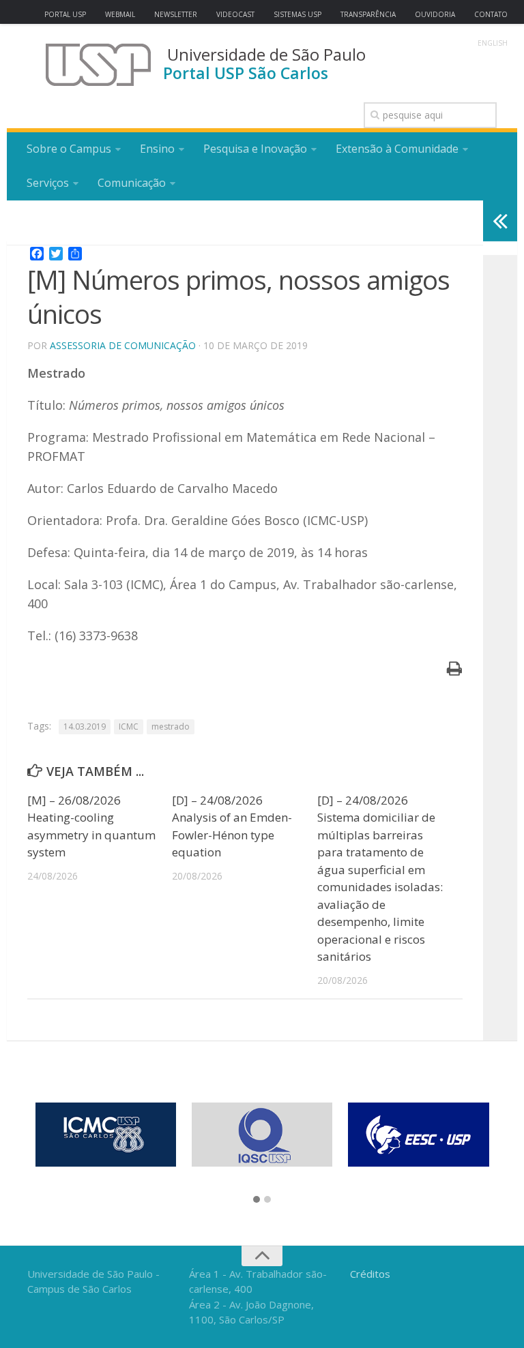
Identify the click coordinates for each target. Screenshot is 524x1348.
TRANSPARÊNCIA (368, 14)
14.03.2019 (84, 726)
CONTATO (491, 14)
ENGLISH (493, 43)
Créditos (370, 1273)
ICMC (129, 726)
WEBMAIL (120, 14)
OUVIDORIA (435, 14)
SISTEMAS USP (297, 14)
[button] (256, 1200)
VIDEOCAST (235, 14)
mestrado (170, 726)
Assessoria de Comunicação (123, 345)
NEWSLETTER (175, 14)
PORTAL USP (65, 14)
